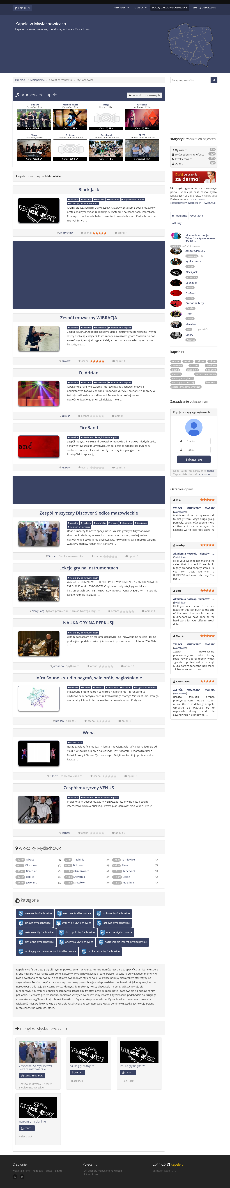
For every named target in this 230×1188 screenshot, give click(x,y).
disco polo (127, 522)
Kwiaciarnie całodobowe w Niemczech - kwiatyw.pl (193, 200)
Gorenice (31, 871)
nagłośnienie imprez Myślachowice (125, 942)
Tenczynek (129, 871)
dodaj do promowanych (145, 95)
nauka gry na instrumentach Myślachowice (50, 951)
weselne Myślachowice (38, 913)
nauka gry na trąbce (82, 1066)
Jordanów (58, 666)
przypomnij (204, 474)
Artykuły (119, 7)
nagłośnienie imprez (133, 199)
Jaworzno (31, 882)
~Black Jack (76, 1081)
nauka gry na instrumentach (84, 203)
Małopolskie (37, 80)
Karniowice (128, 859)
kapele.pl (20, 80)
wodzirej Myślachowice (77, 913)
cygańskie (101, 522)
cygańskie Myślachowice (76, 923)
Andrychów (66, 232)
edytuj (59, 1170)
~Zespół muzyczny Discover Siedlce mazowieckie (35, 1085)
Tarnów (66, 833)
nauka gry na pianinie (32, 1121)
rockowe (100, 199)
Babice (30, 876)
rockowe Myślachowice (116, 913)
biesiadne (114, 199)
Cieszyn (190, 266)
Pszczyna (191, 340)
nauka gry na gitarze (132, 1066)
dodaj (210, 470)
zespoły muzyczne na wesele (105, 1170)
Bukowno (78, 865)
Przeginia (128, 882)
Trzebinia (78, 859)
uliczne (114, 522)
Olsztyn (190, 318)
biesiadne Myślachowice (39, 942)
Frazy (177, 223)
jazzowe (99, 687)
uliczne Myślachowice (118, 932)
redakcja (38, 1170)
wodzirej (86, 199)
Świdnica (175, 246)
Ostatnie (198, 215)
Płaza (124, 865)
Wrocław (190, 308)
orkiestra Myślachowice (79, 942)
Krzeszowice (81, 871)
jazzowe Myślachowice (116, 923)
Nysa (189, 329)
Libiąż (126, 876)
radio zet (93, 1174)
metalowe (112, 687)
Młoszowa (31, 865)
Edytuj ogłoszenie (204, 7)
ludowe (86, 687)
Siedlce (52, 556)
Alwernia (79, 876)
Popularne (180, 215)
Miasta (138, 7)
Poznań (190, 287)
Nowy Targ (38, 611)
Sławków (79, 882)
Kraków (66, 361)
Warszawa (180, 511)
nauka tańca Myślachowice (103, 951)
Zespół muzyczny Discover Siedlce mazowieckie (35, 1067)
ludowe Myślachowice (37, 923)
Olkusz (66, 416)
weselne (74, 199)
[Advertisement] (82, 51)
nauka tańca (76, 742)
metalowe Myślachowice (39, 932)
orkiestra (126, 687)
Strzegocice (192, 256)
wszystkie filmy (21, 1170)
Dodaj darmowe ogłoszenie (169, 7)
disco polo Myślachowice (79, 932)
